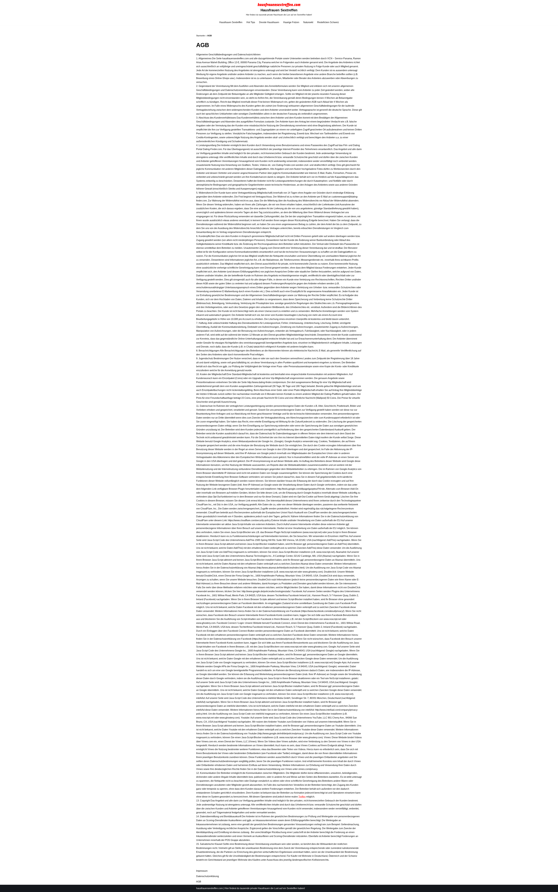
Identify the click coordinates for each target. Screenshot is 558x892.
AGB (198, 881)
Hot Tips (250, 22)
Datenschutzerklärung (207, 876)
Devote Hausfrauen (269, 22)
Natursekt (308, 22)
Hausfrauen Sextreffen (230, 22)
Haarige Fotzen (291, 22)
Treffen (302, 796)
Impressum (202, 871)
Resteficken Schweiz (328, 22)
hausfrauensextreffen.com (209, 888)
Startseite (200, 35)
